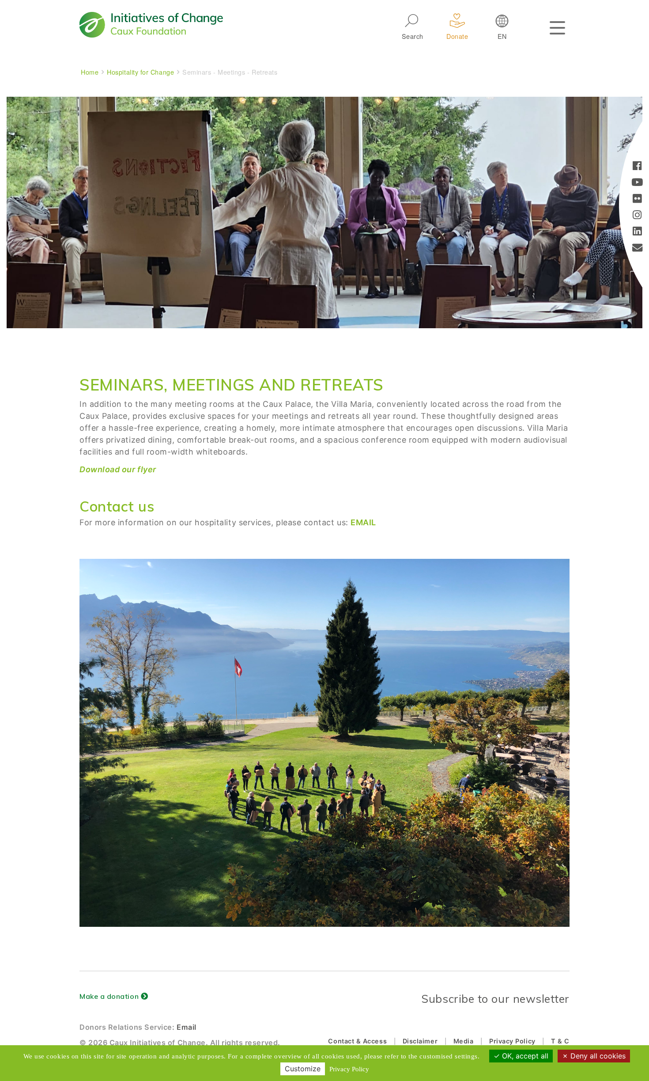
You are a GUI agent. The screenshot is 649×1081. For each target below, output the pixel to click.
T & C (560, 1041)
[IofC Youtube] (637, 183)
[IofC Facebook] (637, 166)
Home (89, 71)
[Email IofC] (637, 248)
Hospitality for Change (140, 71)
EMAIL (363, 522)
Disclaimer (420, 1041)
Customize (303, 1068)
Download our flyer (117, 469)
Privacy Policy (512, 1041)
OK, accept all (524, 1055)
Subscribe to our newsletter (495, 998)
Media (463, 1041)
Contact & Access (357, 1041)
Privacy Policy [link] (349, 1069)
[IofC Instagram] (637, 215)
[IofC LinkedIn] (637, 232)
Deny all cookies (597, 1055)
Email (186, 1027)
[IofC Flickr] (637, 199)
